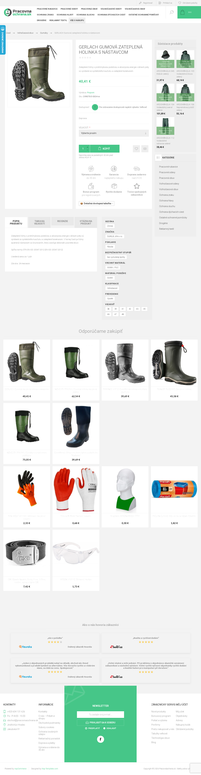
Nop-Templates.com (50, 769)
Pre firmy (155, 725)
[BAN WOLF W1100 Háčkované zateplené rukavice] (26, 496)
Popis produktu (16, 222)
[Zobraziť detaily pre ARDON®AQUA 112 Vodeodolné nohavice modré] (160, 121)
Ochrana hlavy (166, 200)
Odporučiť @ (144, 148)
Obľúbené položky (185, 729)
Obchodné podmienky (49, 723)
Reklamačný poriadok (49, 738)
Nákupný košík (183, 725)
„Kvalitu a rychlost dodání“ (146, 638)
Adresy (179, 720)
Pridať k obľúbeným (136, 148)
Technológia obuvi (160, 738)
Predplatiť (94, 728)
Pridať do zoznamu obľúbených (169, 60)
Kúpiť (162, 60)
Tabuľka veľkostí (39, 222)
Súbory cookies (46, 727)
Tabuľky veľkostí (159, 733)
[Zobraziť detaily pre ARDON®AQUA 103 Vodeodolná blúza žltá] (191, 54)
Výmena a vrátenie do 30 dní (49, 748)
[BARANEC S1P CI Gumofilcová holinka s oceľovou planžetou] (125, 370)
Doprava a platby (46, 743)
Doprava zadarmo (137, 173)
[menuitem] (49, 711)
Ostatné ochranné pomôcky (173, 217)
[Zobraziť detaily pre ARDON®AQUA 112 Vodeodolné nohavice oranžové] (165, 121)
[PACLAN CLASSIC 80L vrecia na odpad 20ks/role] (174, 496)
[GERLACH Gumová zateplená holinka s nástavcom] (26, 370)
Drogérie (163, 223)
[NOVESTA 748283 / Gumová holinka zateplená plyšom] (75, 370)
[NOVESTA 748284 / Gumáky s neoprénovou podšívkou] (26, 433)
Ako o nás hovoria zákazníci (100, 624)
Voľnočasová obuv (168, 189)
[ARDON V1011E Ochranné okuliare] (75, 560)
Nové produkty (158, 711)
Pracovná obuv (166, 178)
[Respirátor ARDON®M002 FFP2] (125, 496)
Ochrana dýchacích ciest (171, 212)
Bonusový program (161, 716)
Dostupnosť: (84, 107)
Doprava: (83, 118)
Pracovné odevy (167, 172)
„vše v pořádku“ (55, 638)
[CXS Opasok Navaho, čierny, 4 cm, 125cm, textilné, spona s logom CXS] (26, 560)
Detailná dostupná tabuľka (97, 203)
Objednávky (181, 716)
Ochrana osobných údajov (48, 732)
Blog (153, 742)
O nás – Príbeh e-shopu (46, 717)
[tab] (16, 222)
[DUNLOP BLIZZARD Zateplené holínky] (174, 370)
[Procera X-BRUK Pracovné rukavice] (75, 496)
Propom (90, 92)
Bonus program (91, 190)
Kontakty (42, 711)
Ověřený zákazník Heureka (80, 647)
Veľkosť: (84, 127)
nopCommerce (20, 769)
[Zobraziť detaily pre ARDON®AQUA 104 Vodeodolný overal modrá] (165, 87)
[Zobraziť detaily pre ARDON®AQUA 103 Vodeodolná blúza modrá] (179, 54)
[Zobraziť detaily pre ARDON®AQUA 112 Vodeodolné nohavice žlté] (171, 121)
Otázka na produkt (86, 222)
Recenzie (62, 221)
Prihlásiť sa (167, 3)
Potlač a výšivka (159, 720)
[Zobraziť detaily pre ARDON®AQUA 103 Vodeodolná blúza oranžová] (185, 54)
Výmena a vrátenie (91, 173)
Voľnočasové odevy (169, 183)
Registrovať (147, 3)
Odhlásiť (111, 728)
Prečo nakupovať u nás (162, 729)
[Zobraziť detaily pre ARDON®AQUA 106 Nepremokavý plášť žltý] (189, 87)
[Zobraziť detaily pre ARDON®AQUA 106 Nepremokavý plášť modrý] (181, 87)
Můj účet (180, 711)
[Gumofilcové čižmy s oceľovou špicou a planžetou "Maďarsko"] (75, 433)
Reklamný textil (166, 229)
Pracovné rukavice (168, 166)
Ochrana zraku (166, 195)
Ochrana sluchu (167, 206)
